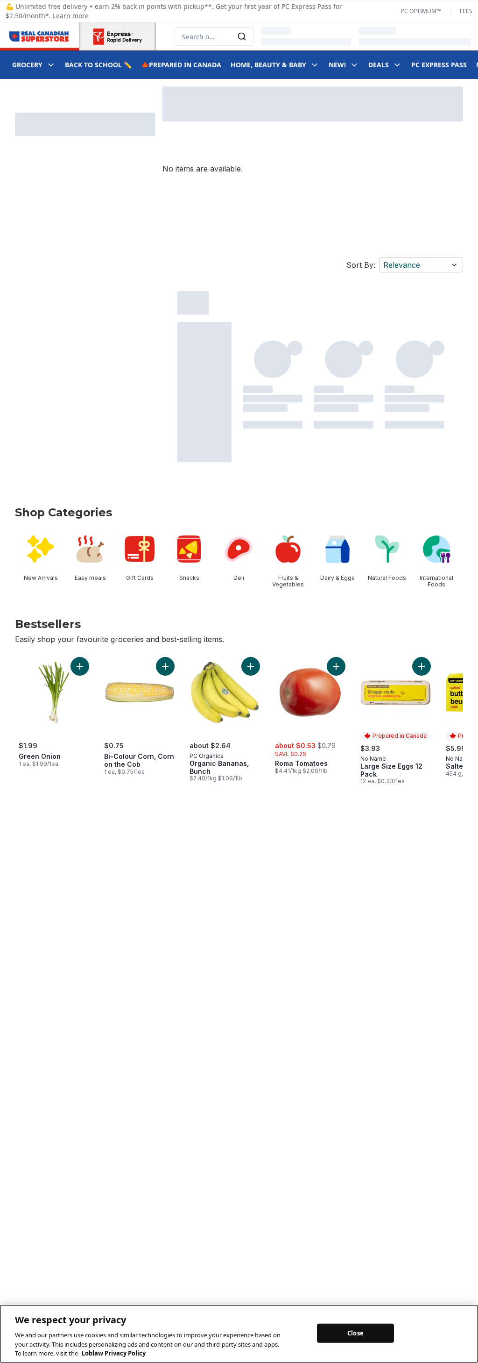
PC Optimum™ (421, 11)
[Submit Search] (241, 36)
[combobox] (214, 36)
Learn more (71, 15)
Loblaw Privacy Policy (114, 1353)
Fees (466, 11)
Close (355, 1332)
